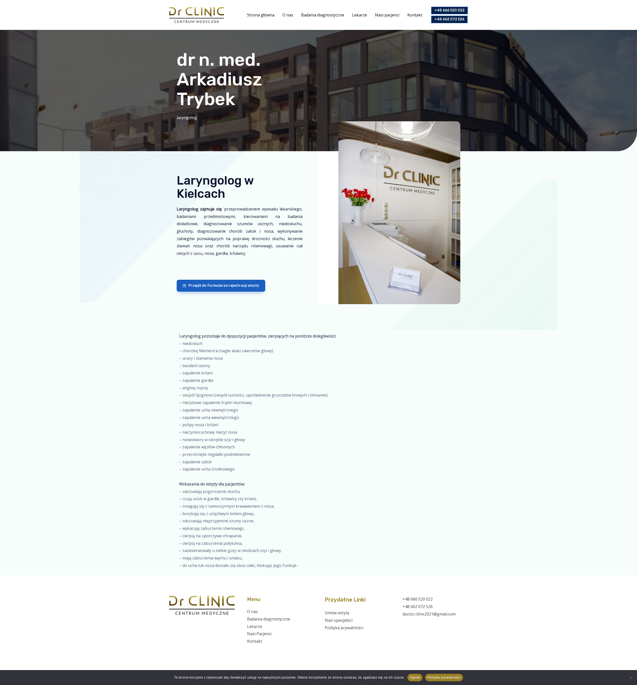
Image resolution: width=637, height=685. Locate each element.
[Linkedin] (432, 623)
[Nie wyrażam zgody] (630, 677)
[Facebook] (406, 623)
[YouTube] (426, 623)
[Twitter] (412, 623)
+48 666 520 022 (418, 599)
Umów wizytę (337, 613)
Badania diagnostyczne (322, 15)
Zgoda (415, 677)
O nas (287, 15)
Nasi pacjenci (387, 15)
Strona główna (260, 15)
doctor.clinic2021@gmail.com (429, 614)
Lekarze (359, 15)
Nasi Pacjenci (259, 633)
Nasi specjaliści (339, 620)
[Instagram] (419, 623)
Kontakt (414, 15)
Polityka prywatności (344, 627)
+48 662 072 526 (418, 606)
